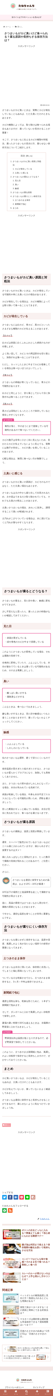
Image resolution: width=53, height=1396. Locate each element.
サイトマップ (38, 1387)
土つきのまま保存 (22, 200)
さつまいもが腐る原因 (22, 192)
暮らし (7, 1125)
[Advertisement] (26, 74)
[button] (47, 887)
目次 (23, 156)
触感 (17, 188)
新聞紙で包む (20, 204)
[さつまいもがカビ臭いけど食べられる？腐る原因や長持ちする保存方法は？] (16, 1197)
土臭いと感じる (21, 173)
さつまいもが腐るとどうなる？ (26, 177)
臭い (17, 184)
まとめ (15, 208)
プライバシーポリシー (14, 1387)
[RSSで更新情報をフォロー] (10, 1210)
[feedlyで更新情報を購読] (4, 1210)
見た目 (18, 180)
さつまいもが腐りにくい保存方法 (27, 196)
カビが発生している (23, 169)
